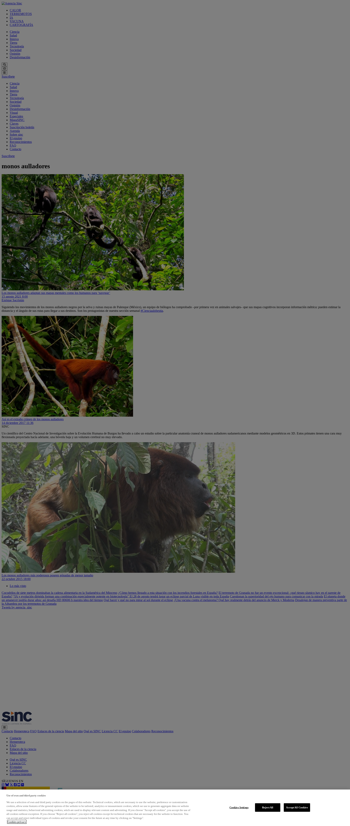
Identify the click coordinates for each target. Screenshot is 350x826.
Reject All (267, 807)
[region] (175, 808)
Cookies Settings (239, 807)
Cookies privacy (16, 821)
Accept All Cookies (297, 807)
